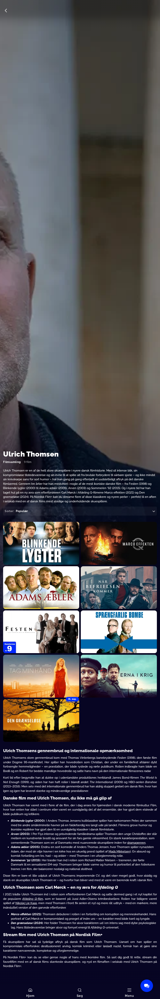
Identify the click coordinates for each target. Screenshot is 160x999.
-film (40, 899)
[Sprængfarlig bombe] (119, 631)
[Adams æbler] (41, 587)
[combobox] (80, 511)
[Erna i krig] (119, 676)
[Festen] (41, 631)
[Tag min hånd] (41, 676)
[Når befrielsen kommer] (119, 587)
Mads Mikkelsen (119, 851)
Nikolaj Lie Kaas (26, 903)
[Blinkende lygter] (41, 543)
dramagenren (136, 842)
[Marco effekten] (119, 543)
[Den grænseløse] (41, 720)
